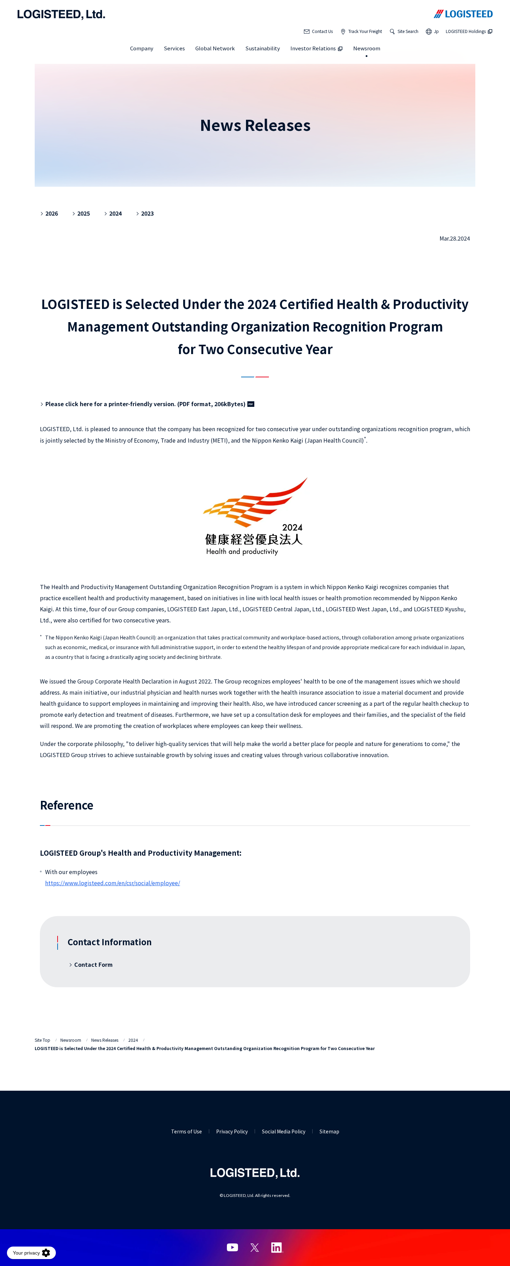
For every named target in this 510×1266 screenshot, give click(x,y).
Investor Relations (313, 48)
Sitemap (329, 1131)
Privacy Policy (232, 1131)
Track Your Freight (365, 31)
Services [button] (174, 48)
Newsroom (70, 1040)
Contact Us (322, 31)
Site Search (408, 31)
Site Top (42, 1040)
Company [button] (141, 48)
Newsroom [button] (366, 48)
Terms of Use (186, 1131)
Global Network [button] (215, 48)
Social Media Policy (283, 1131)
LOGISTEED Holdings (466, 31)
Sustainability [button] (262, 48)
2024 (133, 1040)
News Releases (104, 1040)
